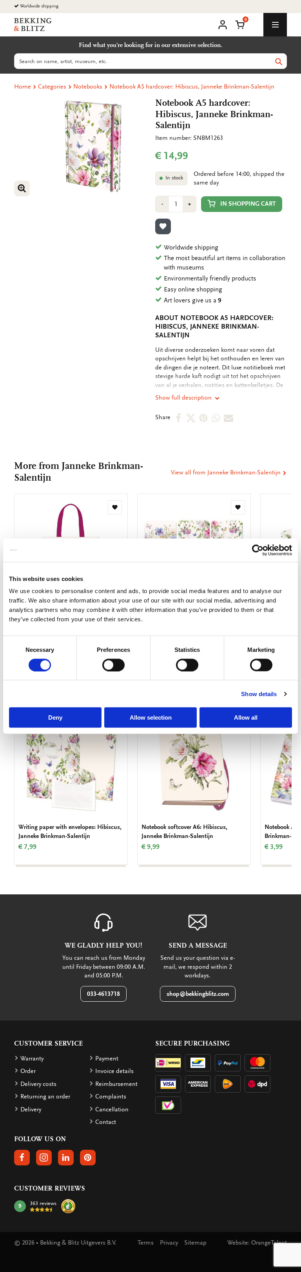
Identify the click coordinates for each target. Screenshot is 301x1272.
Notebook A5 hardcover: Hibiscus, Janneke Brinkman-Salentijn (191, 86)
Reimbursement (116, 1083)
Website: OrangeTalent (257, 1242)
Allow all (245, 717)
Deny (55, 717)
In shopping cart (248, 203)
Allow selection (151, 717)
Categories (52, 86)
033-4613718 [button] (103, 993)
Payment (106, 1058)
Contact (105, 1121)
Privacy (169, 1242)
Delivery (30, 1109)
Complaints (110, 1096)
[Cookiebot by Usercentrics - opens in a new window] (257, 550)
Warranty (32, 1058)
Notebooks (87, 86)
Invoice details (114, 1071)
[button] (240, 23)
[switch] (113, 665)
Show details (259, 693)
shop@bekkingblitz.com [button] (198, 993)
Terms (146, 1242)
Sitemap (195, 1242)
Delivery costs (38, 1083)
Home (22, 86)
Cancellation (112, 1109)
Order (28, 1071)
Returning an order (45, 1096)
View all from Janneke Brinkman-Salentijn (226, 472)
